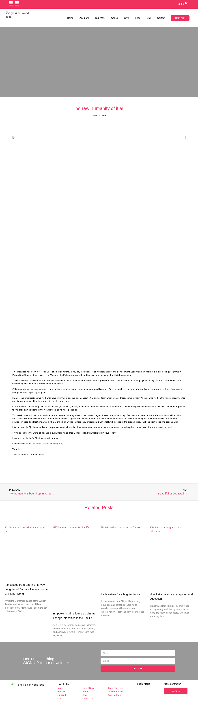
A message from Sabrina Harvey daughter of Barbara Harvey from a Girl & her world (26, 589)
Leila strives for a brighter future (120, 594)
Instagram (57, 443)
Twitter (46, 443)
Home (70, 18)
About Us (84, 18)
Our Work (100, 18)
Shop (137, 18)
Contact (161, 18)
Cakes (114, 18)
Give (126, 18)
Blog (148, 18)
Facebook (36, 443)
